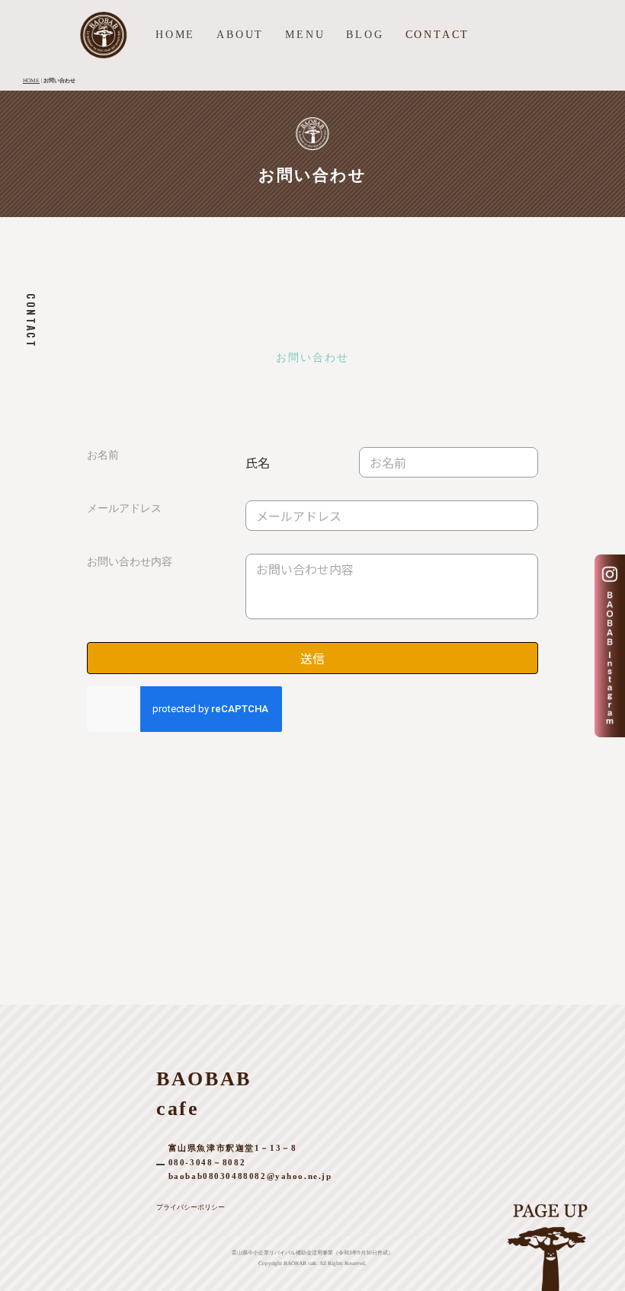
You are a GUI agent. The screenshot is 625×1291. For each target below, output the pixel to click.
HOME (175, 34)
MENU (305, 34)
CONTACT (437, 34)
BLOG (364, 34)
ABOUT (240, 34)
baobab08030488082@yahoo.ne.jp (250, 1176)
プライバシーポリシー (190, 1207)
